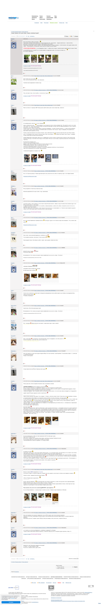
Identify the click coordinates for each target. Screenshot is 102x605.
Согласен (11, 602)
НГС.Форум (13, 31)
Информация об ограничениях (56, 597)
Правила (59, 582)
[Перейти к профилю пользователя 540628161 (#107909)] (13, 195)
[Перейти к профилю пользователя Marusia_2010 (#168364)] (13, 314)
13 (26, 36)
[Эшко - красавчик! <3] (48, 497)
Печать (67, 36)
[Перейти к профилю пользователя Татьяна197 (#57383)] (13, 345)
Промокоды (49, 19)
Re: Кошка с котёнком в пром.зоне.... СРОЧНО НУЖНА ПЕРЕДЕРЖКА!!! (45, 120)
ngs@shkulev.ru (21, 601)
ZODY (55, 17)
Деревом (76, 36)
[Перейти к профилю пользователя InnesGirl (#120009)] (13, 48)
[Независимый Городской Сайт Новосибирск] (14, 18)
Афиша (41, 17)
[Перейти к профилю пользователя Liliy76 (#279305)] (13, 299)
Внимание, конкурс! (54, 22)
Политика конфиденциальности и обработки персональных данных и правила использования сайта (68, 601)
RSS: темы (34, 582)
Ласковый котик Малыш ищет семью (30, 176)
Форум (33, 19)
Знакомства (34, 17)
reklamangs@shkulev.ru (88, 592)
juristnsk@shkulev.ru (35, 602)
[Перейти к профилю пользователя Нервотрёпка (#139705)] (13, 360)
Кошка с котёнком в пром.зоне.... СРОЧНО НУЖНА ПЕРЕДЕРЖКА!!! (45, 290)
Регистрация (46, 22)
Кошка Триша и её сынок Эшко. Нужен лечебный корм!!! (43, 75)
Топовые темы (61, 22)
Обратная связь (68, 582)
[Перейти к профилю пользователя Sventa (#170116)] (13, 114)
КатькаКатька (17, 571)
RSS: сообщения (42, 582)
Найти (41, 22)
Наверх (99, 603)
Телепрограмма (50, 17)
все (28, 36)
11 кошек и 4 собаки (27, 65)
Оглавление (37, 22)
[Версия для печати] (23, 73)
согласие (12, 598)
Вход (67, 22)
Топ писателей (48, 582)
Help (63, 582)
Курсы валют (42, 19)
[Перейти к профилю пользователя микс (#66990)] (13, 180)
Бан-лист (54, 582)
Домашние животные (18, 31)
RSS (71, 36)
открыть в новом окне (60, 568)
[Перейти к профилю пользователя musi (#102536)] (13, 84)
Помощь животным (25, 31)
